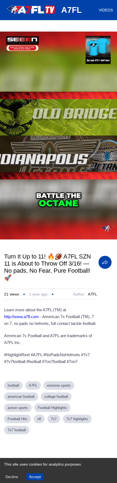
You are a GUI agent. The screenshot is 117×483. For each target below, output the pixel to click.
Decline (11, 477)
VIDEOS (106, 10)
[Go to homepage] (31, 16)
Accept (35, 477)
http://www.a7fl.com (21, 316)
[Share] (105, 262)
